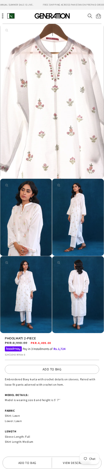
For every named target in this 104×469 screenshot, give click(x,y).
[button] (90, 16)
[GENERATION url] (52, 15)
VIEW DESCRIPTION (76, 463)
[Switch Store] (11, 15)
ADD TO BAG (52, 369)
